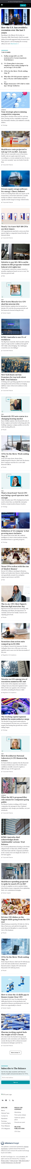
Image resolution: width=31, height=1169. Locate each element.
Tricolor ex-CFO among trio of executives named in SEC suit (14, 680)
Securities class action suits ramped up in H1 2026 (13, 642)
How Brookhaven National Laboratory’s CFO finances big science (14, 758)
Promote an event (19, 1122)
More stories (14, 1052)
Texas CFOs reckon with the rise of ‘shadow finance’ (15, 567)
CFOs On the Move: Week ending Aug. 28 (16, 72)
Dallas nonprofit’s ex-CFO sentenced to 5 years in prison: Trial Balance (15, 58)
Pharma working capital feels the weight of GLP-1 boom (14, 1033)
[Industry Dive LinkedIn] (2, 1100)
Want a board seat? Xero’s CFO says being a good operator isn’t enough (14, 495)
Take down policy (24, 1160)
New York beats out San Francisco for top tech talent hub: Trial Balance (13, 377)
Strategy (5, 125)
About (3, 1110)
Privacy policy (5, 1160)
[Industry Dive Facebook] (6, 1100)
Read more (15, 44)
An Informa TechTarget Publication (15, 1)
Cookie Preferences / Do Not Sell (11, 1162)
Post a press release (20, 1115)
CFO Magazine (5, 1128)
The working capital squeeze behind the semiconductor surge (15, 717)
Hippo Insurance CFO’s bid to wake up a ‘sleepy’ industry (17, 85)
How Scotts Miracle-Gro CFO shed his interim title (13, 302)
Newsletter (4, 1118)
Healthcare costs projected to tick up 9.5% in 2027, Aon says (14, 150)
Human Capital (6, 313)
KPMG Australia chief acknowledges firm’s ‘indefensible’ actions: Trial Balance (13, 841)
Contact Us (4, 1116)
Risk (4, 276)
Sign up (23, 5)
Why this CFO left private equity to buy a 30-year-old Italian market (16, 78)
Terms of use (14, 1160)
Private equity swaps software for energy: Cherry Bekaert (14, 190)
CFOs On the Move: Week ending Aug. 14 (15, 958)
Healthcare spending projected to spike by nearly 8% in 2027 (14, 882)
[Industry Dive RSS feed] (13, 1100)
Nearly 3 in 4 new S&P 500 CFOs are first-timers (14, 227)
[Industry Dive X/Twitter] (9, 1100)
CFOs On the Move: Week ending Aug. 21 (15, 455)
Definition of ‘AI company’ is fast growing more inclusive (15, 532)
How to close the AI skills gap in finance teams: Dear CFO (15, 995)
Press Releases (5, 1126)
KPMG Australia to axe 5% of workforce (13, 338)
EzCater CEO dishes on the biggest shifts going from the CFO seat (15, 919)
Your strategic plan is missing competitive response (14, 113)
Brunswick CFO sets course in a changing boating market (14, 417)
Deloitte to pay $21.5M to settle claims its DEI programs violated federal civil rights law (15, 264)
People (4, 429)
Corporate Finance (8, 164)
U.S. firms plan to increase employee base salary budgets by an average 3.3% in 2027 (16, 65)
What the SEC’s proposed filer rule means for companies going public (15, 799)
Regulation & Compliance (9, 655)
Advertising (17, 1112)
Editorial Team (5, 1113)
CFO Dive (17, 1131)
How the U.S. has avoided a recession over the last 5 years (14, 30)
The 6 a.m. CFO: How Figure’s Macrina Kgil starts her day (13, 605)
